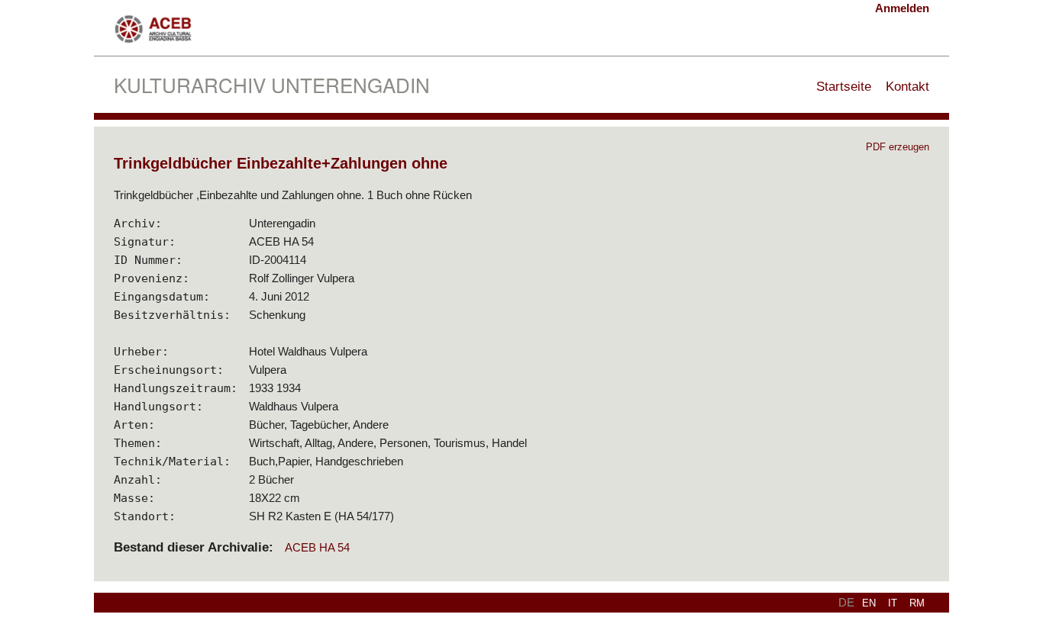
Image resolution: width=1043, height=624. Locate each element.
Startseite (843, 86)
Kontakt (907, 86)
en (869, 603)
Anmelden (902, 8)
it (892, 603)
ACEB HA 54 (317, 547)
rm (917, 603)
